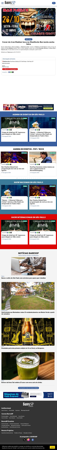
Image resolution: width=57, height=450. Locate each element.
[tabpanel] (14, 129)
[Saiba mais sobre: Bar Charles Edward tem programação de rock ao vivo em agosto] (14, 159)
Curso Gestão (20, 417)
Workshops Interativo (15, 425)
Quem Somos (4, 410)
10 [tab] (35, 143)
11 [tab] (38, 143)
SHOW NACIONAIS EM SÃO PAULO (28, 182)
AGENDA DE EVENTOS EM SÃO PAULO (28, 115)
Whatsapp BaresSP (25, 410)
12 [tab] (40, 143)
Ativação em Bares (28, 432)
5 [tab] (25, 143)
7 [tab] (29, 143)
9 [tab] (33, 143)
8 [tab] (31, 143)
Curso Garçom (12, 417)
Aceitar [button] (52, 447)
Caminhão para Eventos (15, 427)
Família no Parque (18, 432)
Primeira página (4, 416)
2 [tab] (19, 143)
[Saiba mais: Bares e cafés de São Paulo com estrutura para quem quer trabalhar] (28, 275)
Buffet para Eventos (26, 425)
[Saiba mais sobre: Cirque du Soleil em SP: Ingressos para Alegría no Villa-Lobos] (14, 124)
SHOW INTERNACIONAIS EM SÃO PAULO (28, 217)
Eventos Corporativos (14, 423)
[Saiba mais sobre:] (42, 124)
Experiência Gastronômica (7, 432)
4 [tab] (23, 143)
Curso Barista (21, 416)
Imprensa (17, 410)
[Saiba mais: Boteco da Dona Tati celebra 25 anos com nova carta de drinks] (27, 379)
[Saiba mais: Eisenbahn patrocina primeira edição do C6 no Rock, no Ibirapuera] (27, 345)
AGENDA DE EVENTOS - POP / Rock (28, 149)
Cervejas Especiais (5, 425)
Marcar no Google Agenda (11, 69)
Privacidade (11, 410)
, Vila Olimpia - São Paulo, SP (21, 61)
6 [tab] (27, 143)
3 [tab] (21, 143)
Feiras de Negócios (25, 423)
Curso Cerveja (4, 417)
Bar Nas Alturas (4, 427)
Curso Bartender (13, 416)
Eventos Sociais (4, 423)
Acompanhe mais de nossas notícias (28, 388)
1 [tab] (17, 143)
